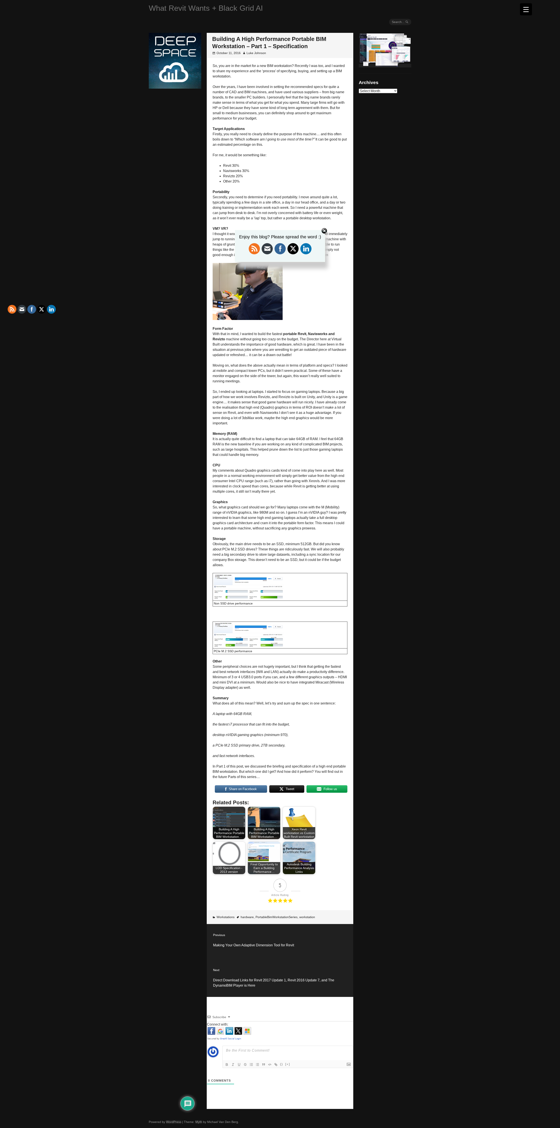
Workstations (225, 917)
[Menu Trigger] (526, 9)
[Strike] (245, 1064)
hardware (247, 917)
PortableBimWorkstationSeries (277, 917)
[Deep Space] (175, 87)
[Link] (276, 1064)
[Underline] (239, 1064)
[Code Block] (270, 1064)
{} (281, 1064)
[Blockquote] (264, 1064)
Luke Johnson (256, 53)
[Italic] (233, 1064)
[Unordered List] (257, 1064)
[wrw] (385, 65)
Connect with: (217, 1024)
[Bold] (227, 1064)
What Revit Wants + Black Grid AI (206, 8)
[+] (287, 1064)
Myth (198, 1122)
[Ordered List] (251, 1064)
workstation (307, 917)
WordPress (173, 1122)
